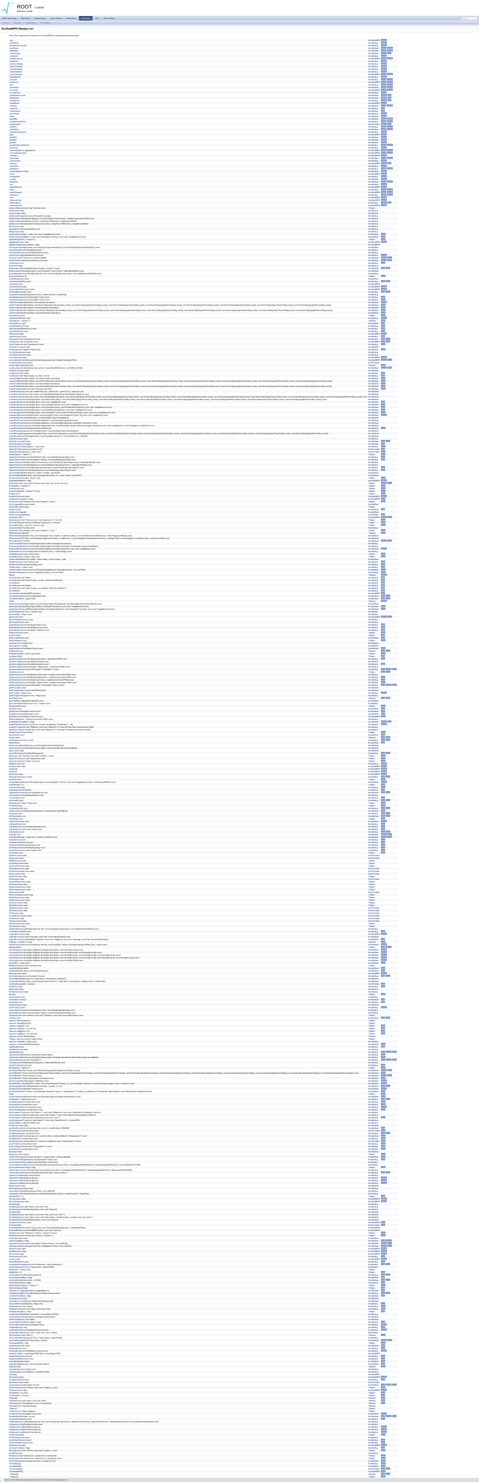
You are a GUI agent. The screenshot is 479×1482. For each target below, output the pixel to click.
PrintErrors (13, 1126)
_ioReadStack (15, 111)
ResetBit (12, 1196)
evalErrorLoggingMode (18, 515)
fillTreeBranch (15, 541)
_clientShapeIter (16, 69)
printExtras (13, 1131)
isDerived (13, 800)
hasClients (13, 735)
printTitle (13, 1144)
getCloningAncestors (18, 620)
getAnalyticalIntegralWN (19, 609)
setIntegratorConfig (17, 1299)
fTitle (11, 601)
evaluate (12, 517)
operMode (13, 1047)
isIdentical (13, 811)
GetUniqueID (14, 706)
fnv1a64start (14, 591)
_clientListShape (16, 64)
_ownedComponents (17, 132)
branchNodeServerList (18, 274)
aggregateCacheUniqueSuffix (21, 229)
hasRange (13, 740)
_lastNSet (13, 119)
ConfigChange (15, 352)
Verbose (12, 1445)
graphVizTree (14, 727)
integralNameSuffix (17, 782)
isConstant (13, 798)
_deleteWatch (14, 77)
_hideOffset (14, 98)
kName (12, 892)
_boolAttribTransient (18, 46)
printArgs (13, 1105)
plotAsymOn (14, 1070)
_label (11, 116)
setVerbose (14, 1354)
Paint (11, 1068)
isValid (12, 835)
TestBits (12, 1395)
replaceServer (15, 1194)
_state (11, 174)
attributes (13, 263)
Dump (11, 494)
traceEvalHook (15, 1416)
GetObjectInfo (15, 654)
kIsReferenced (15, 887)
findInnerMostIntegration (19, 549)
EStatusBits (14, 507)
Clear (11, 321)
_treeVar (12, 179)
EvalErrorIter (14, 512)
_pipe (11, 135)
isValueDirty (14, 840)
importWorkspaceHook (18, 753)
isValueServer (15, 848)
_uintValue (13, 182)
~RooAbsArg (14, 1464)
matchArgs (13, 950)
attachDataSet (15, 250)
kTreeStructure (15, 916)
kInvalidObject (15, 882)
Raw (10, 1152)
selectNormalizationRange (20, 1246)
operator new (14, 1026)
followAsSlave (15, 593)
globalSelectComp (16, 722)
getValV (12, 717)
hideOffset (13, 743)
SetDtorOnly (14, 1288)
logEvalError (14, 937)
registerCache (15, 1175)
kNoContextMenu (16, 895)
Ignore (11, 751)
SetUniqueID (14, 1343)
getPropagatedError (17, 690)
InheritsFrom (14, 759)
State (11, 1377)
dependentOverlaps (17, 457)
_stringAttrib (14, 177)
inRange (12, 777)
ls (9, 942)
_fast (11, 85)
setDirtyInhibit (15, 1283)
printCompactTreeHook (19, 1118)
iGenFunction (14, 745)
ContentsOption (15, 363)
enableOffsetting (16, 499)
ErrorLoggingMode (17, 504)
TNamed (371, 321)
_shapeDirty (14, 169)
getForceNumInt (16, 638)
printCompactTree (17, 1112)
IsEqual (12, 803)
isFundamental (15, 808)
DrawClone (13, 491)
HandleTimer (14, 732)
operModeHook (15, 1052)
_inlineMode (14, 103)
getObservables (15, 659)
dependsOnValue (16, 468)
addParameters (15, 219)
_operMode (13, 129)
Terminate (13, 1390)
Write (11, 1456)
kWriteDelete (14, 924)
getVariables (14, 719)
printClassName (15, 1110)
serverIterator (15, 1257)
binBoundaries (15, 268)
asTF (11, 247)
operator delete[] (16, 1023)
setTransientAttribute (18, 1338)
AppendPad (13, 240)
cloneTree (13, 344)
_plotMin (12, 143)
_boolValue (13, 48)
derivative (13, 473)
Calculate (13, 287)
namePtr (12, 987)
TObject (371, 208)
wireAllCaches (15, 1453)
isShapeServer (15, 827)
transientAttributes (17, 1419)
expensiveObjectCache (18, 528)
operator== (13, 1042)
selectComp (14, 1241)
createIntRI (13, 418)
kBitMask (13, 861)
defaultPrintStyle (16, 452)
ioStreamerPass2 (16, 787)
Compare (13, 350)
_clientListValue (15, 67)
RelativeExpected (16, 1188)
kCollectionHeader (17, 871)
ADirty (11, 226)
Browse (12, 276)
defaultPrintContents (18, 447)
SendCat (12, 1249)
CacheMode (14, 279)
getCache (13, 614)
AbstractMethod (16, 208)
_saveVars (13, 156)
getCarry (12, 617)
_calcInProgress (16, 59)
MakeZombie (14, 947)
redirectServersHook (18, 1173)
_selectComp (14, 161)
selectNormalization (17, 1243)
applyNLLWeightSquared (19, 245)
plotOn (12, 1073)
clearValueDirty (15, 331)
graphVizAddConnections (20, 724)
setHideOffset (15, 1296)
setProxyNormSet (16, 1325)
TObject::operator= (17, 1039)
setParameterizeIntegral (19, 1317)
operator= (13, 1036)
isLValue (12, 814)
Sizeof (11, 1367)
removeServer (15, 1191)
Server (11, 1254)
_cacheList (13, 56)
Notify (11, 994)
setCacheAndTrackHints (19, 1275)
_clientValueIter (15, 72)
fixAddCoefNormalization (20, 570)
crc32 (11, 373)
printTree (13, 1146)
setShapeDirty (15, 1327)
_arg (11, 40)
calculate (13, 284)
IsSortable (13, 832)
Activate (12, 213)
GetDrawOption (15, 633)
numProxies (14, 1008)
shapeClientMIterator (18, 1359)
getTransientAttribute (18, 703)
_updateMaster (15, 187)
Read (11, 1154)
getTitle (12, 701)
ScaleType (13, 1238)
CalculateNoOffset (17, 289)
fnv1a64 (12, 586)
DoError (12, 483)
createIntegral (15, 399)
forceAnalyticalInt (16, 596)
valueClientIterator (17, 1440)
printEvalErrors (15, 1128)
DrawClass (13, 489)
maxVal (12, 963)
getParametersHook (17, 685)
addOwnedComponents (19, 216)
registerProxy (15, 1178)
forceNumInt (14, 599)
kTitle (11, 913)
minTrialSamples (16, 976)
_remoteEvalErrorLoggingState (22, 150)
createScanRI (14, 436)
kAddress (13, 856)
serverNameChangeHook (19, 1264)
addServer (13, 221)
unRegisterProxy (16, 1427)
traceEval (13, 1414)
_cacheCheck (14, 53)
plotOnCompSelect (17, 1081)
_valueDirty (13, 195)
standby (12, 1375)
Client (11, 334)
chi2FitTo (13, 305)
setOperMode (14, 1314)
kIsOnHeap (13, 884)
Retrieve (12, 1199)
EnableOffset (14, 496)
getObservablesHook (18, 669)
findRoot (12, 559)
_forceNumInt (14, 93)
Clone (11, 339)
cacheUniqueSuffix (17, 281)
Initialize (12, 766)
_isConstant (14, 114)
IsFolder (12, 806)
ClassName (13, 316)
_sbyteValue (14, 158)
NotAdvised (14, 992)
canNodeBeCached (17, 292)
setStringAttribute (17, 1333)
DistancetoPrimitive (17, 478)
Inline (11, 774)
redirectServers (15, 1170)
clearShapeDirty (15, 326)
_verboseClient (15, 200)
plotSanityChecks (16, 1089)
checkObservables (16, 300)
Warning (12, 1451)
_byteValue (13, 51)
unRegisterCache (16, 1424)
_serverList (13, 166)
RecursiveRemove (16, 1167)
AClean (12, 211)
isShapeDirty (14, 824)
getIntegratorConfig (17, 643)
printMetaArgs (15, 1133)
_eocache (13, 80)
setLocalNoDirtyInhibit (18, 1304)
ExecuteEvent (14, 525)
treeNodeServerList (17, 1422)
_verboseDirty (15, 203)
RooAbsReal (373, 48)
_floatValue (14, 87)
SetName (13, 1306)
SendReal (13, 1251)
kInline (11, 879)
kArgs (11, 858)
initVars (12, 772)
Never (11, 989)
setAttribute (14, 1267)
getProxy (13, 693)
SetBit (11, 1270)
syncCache (13, 1385)
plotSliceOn (14, 1091)
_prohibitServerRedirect (19, 145)
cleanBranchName (16, 318)
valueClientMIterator (17, 1443)
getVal (11, 711)
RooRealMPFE (47, 36)
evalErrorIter (14, 510)
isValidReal (13, 837)
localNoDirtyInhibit (17, 932)
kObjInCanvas (14, 900)
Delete (11, 454)
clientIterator (14, 337)
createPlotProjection (18, 420)
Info (10, 756)
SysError (12, 1388)
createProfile (14, 428)
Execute (12, 520)
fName (11, 575)
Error (11, 502)
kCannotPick (14, 866)
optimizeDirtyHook (17, 1060)
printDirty (13, 1123)
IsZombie (13, 853)
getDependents (15, 625)
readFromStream (16, 1157)
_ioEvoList (13, 108)
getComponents (16, 622)
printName (13, 1139)
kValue (12, 918)
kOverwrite (13, 903)
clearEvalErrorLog (16, 323)
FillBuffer (13, 533)
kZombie (12, 926)
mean (11, 968)
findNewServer (15, 551)
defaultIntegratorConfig (19, 444)
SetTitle (12, 1335)
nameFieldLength (16, 984)
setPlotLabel (14, 1319)
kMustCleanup (15, 890)
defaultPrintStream (17, 449)
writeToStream (15, 1461)
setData (12, 1280)
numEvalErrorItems (17, 1000)
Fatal (11, 530)
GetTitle (12, 698)
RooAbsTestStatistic (18, 1222)
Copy (11, 365)
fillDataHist (14, 536)
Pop (10, 1094)
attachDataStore (16, 253)
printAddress (14, 1102)
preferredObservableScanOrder (22, 1097)
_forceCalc (13, 90)
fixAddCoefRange (16, 572)
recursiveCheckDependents (20, 1160)
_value (11, 190)
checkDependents (16, 297)
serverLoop (14, 1259)
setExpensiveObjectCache (20, 1293)
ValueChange (14, 1437)
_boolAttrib (13, 43)
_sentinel (13, 164)
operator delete (15, 1021)
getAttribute (14, 612)
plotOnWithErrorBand (18, 1084)
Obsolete (13, 1015)
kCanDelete (14, 863)
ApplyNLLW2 (14, 242)
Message (13, 973)
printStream (14, 1141)
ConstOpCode (15, 355)
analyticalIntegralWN (17, 237)
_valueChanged (15, 192)
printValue (13, 1149)
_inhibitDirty (14, 101)
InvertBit (12, 785)
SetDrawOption (15, 1285)
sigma (11, 1361)
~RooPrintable (15, 1469)
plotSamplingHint (16, 1086)
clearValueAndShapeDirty (19, 329)
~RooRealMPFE (15, 1472)
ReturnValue (14, 1202)
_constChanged (15, 74)
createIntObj (14, 415)
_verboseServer (15, 205)
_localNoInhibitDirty (17, 122)
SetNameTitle (15, 1309)
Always (12, 232)
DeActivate (13, 439)
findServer (13, 562)
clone (11, 342)
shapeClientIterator (17, 1356)
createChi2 (13, 378)
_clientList (13, 61)
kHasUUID (13, 876)
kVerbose (13, 921)
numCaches (14, 997)
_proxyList (13, 148)
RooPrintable (373, 124)
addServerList (15, 224)
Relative (12, 1186)
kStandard (13, 911)
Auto (11, 266)
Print (11, 1099)
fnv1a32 (12, 578)
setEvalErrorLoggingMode (20, 1291)
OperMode (13, 1049)
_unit (11, 184)
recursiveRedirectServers (20, 1165)
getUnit (12, 709)
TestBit (12, 1393)
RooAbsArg (373, 43)
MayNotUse (14, 966)
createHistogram (16, 392)
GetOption (13, 672)
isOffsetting (14, 816)
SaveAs (12, 1233)
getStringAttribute (17, 696)
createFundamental (17, 389)
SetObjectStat (15, 1312)
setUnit (12, 1346)
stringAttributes (16, 1380)
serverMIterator (15, 1262)
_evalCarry (13, 82)
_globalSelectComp (17, 95)
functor (12, 604)
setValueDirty (14, 1348)
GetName (13, 651)
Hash (11, 738)
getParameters (15, 675)
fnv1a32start (14, 583)
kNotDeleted (14, 897)
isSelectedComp (16, 821)
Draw (11, 486)
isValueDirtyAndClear (18, 842)
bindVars (12, 271)
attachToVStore (16, 261)
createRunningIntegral (18, 431)
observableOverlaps (17, 1010)
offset (11, 1018)
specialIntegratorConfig (19, 1369)
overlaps (12, 1063)
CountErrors (14, 371)
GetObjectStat (15, 656)
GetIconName (14, 641)
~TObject (13, 1477)
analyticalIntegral (16, 234)
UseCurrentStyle (16, 1435)
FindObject (13, 554)
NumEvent (13, 1005)
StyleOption (14, 1382)
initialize (12, 769)
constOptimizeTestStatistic (21, 360)
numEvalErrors (15, 1002)
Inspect (12, 780)
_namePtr (13, 127)
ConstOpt (13, 357)
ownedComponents (17, 1065)
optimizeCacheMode (17, 1055)
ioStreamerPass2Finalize (19, 790)
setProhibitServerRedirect (20, 1322)
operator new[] (15, 1031)
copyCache (13, 368)
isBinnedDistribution (17, 793)
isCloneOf (13, 795)
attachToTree (15, 258)
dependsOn (13, 462)
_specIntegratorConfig (18, 171)
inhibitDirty (13, 764)
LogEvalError (14, 934)
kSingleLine (14, 908)
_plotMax (13, 140)
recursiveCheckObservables (20, 1162)
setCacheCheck (15, 1278)
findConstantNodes (17, 544)
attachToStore (15, 255)
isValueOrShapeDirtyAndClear (21, 845)
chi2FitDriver (14, 302)
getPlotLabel (14, 688)
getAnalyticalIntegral (18, 607)
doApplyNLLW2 (15, 481)
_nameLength (14, 124)
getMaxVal (13, 648)
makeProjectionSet (17, 945)
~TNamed (13, 1474)
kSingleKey (13, 905)
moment (12, 979)
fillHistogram (14, 538)
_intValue (13, 106)
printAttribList (15, 1107)
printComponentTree (18, 1120)
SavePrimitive (14, 1236)
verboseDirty (14, 1448)
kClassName (14, 869)
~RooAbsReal (14, 1466)
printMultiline (14, 1136)
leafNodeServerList (17, 929)
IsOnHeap (13, 819)
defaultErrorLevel (16, 441)
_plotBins (13, 137)
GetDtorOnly (14, 635)
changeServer (15, 295)
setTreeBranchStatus (18, 1340)
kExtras (12, 874)
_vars (11, 198)
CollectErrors (14, 347)
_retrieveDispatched (17, 153)
